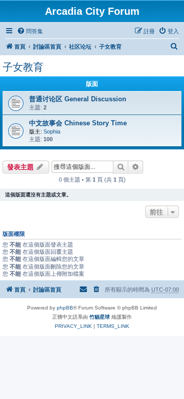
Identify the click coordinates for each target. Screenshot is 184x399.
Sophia (51, 131)
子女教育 (23, 67)
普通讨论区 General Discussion (77, 99)
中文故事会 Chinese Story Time (78, 123)
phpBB (65, 308)
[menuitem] (30, 31)
